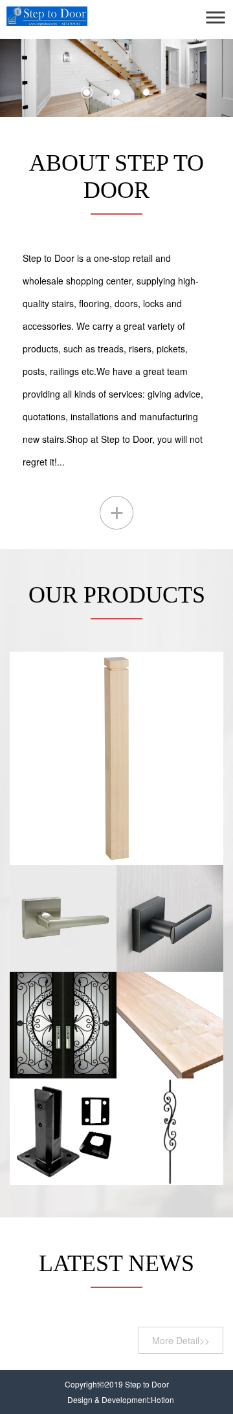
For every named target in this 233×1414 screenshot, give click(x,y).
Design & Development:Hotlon (120, 1399)
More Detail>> (181, 1340)
